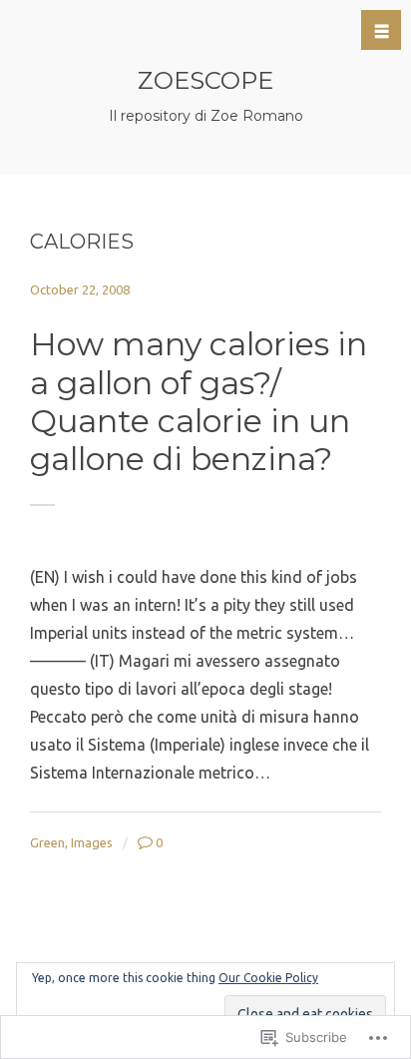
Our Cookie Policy (268, 977)
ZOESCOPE (205, 80)
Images (92, 842)
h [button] (381, 31)
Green (47, 842)
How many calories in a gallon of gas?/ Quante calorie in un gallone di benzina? (198, 401)
